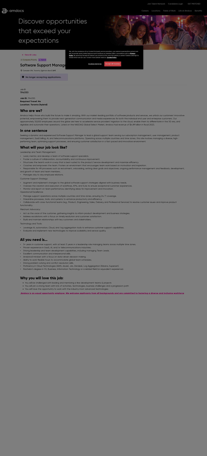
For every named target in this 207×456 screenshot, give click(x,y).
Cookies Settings (95, 64)
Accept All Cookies (113, 64)
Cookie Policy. (112, 57)
